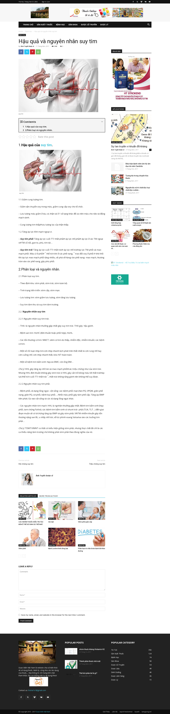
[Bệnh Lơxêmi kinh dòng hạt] (61, 537)
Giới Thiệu (106, 712)
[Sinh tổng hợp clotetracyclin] (120, 214)
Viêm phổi (22, 548)
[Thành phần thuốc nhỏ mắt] (71, 664)
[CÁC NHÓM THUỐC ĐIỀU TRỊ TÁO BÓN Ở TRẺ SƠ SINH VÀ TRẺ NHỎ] (32, 510)
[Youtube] (149, 1)
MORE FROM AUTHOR (48, 496)
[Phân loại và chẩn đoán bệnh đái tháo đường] (91, 537)
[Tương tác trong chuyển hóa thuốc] (117, 178)
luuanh (137, 712)
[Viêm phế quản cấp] (91, 510)
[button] (148, 25)
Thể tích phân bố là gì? (88, 673)
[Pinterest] (32, 51)
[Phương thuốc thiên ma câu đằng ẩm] (142, 235)
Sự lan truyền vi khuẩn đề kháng (129, 146)
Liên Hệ (114, 712)
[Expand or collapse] (102, 122)
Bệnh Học (60, 24)
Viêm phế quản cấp (85, 522)
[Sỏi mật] (61, 510)
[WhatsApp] (38, 51)
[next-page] (24, 555)
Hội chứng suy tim (26, 464)
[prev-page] (20, 555)
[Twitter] (137, 1)
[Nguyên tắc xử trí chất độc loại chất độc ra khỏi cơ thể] (117, 190)
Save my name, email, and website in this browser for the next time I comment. (53, 615)
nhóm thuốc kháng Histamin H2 (92, 649)
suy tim (46, 145)
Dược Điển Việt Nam (43, 712)
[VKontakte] (145, 1)
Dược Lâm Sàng (117, 142)
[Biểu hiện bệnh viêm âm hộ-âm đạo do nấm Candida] (117, 166)
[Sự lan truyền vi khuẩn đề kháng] (131, 128)
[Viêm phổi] (32, 537)
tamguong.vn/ (146, 712)
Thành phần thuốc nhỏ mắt (89, 661)
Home (21, 31)
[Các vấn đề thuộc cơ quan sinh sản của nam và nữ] (120, 235)
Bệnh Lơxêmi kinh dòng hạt (58, 548)
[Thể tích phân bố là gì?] (71, 675)
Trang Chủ (28, 24)
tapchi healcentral (126, 712)
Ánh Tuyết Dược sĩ (27, 46)
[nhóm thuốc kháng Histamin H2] (71, 651)
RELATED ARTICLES (28, 496)
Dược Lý (104, 24)
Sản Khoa (73, 24)
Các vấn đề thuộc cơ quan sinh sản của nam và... (119, 246)
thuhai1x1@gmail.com (37, 690)
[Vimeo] (141, 1)
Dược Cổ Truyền (89, 24)
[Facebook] (133, 1)
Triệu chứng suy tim (97, 464)
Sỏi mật (51, 522)
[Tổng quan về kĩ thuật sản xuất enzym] (142, 214)
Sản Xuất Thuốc (45, 24)
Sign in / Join (46, 2)
